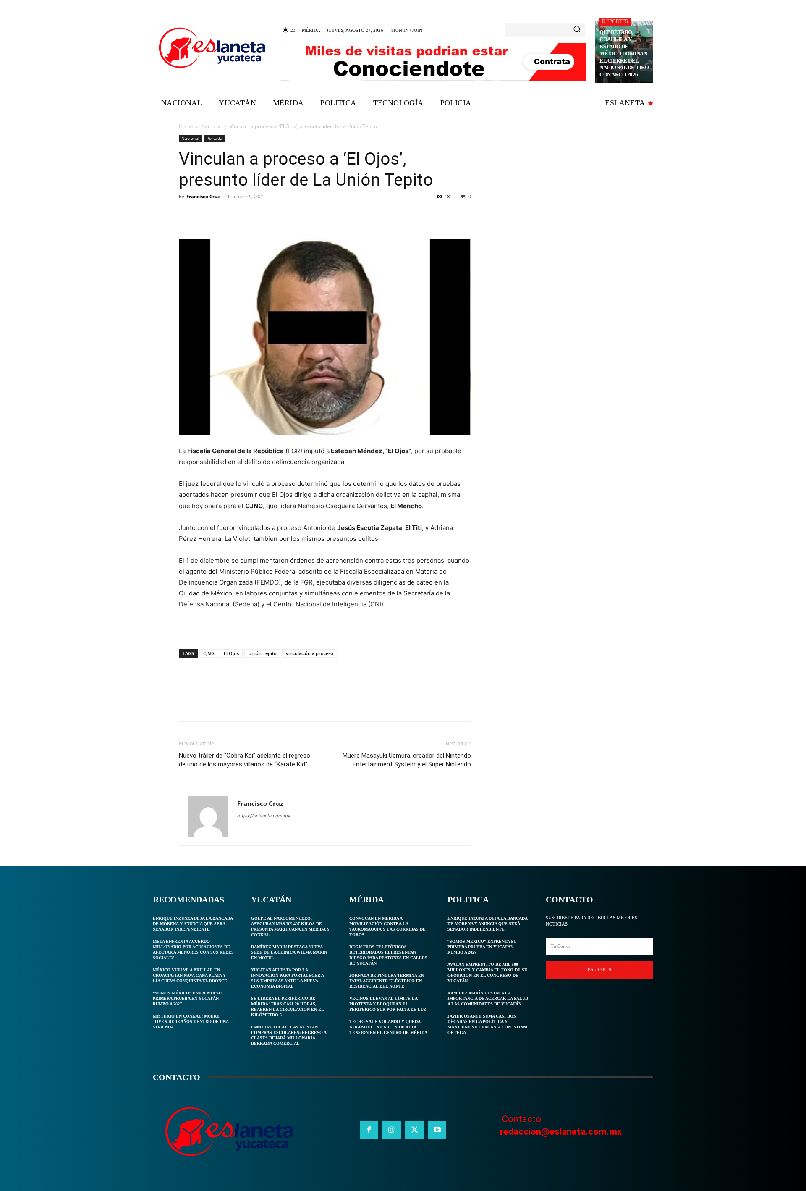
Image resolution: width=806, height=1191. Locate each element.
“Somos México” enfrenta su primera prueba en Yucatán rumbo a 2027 (187, 998)
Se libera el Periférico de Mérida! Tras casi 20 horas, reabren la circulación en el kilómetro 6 (287, 1006)
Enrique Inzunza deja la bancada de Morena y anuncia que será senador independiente (193, 923)
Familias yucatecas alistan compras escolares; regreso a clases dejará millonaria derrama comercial (289, 1035)
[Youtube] (437, 1130)
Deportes (615, 21)
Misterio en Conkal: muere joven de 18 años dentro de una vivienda (191, 1021)
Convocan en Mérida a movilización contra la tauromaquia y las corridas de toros (387, 926)
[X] (206, 215)
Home (186, 126)
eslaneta (600, 969)
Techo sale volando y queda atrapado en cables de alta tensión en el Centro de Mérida (388, 1027)
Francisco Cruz (203, 196)
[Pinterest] (225, 215)
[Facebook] (187, 215)
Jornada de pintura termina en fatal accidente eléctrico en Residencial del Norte (386, 981)
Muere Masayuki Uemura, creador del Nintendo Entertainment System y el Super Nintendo (407, 760)
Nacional (211, 126)
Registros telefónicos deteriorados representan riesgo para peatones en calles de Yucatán (388, 954)
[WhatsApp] (245, 215)
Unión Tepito (262, 653)
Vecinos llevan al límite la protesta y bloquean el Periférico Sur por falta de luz (388, 1004)
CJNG (209, 653)
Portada (214, 138)
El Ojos (231, 653)
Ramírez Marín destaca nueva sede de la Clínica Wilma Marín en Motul (289, 952)
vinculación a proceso (309, 653)
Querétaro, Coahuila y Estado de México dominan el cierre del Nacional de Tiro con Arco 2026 (624, 53)
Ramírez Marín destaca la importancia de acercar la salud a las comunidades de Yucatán (487, 998)
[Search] (577, 30)
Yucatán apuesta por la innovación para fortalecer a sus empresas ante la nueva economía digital (287, 978)
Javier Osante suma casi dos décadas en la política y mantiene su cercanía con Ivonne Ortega (488, 1024)
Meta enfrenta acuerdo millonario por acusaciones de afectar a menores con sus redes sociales (193, 949)
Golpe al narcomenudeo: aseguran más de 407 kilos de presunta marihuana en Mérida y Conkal (290, 926)
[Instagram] (391, 1130)
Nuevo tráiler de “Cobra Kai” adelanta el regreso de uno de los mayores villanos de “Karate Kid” (244, 760)
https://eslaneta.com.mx (263, 815)
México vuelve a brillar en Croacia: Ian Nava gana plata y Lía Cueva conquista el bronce (190, 975)
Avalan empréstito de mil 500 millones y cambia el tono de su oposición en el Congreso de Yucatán (487, 972)
